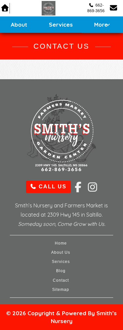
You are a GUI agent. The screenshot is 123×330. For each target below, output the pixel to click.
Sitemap (60, 289)
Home (61, 243)
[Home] (49, 8)
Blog (61, 271)
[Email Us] (114, 7)
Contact (61, 280)
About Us (60, 252)
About (19, 24)
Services (61, 24)
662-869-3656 (96, 8)
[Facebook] (77, 183)
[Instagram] (90, 183)
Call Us (52, 186)
